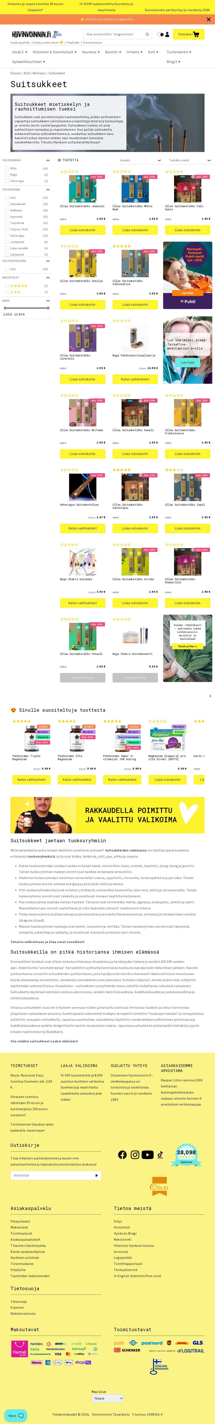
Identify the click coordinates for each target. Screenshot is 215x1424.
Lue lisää (187, 362)
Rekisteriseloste (23, 1313)
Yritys (118, 1221)
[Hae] (147, 34)
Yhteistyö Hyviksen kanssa (134, 1245)
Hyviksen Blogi (125, 1233)
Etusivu (15, 73)
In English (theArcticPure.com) (137, 1276)
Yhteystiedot (20, 1221)
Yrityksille (73, 42)
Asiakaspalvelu (20, 42)
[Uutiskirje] (96, 1175)
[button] (189, 34)
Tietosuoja (18, 1301)
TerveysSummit (126, 1270)
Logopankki (123, 1257)
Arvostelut (122, 1227)
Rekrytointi (122, 1239)
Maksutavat (19, 1227)
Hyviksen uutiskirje (24, 1257)
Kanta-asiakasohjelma (27, 1251)
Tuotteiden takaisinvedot (30, 1276)
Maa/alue (99, 1392)
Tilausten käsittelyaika (28, 1245)
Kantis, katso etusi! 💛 (48, 42)
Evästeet (17, 1307)
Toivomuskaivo (93, 42)
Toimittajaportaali (128, 1263)
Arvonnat (121, 1251)
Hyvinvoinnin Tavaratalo (111, 1414)
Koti (27, 73)
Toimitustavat (21, 1233)
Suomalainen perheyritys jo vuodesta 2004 (177, 10)
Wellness (39, 73)
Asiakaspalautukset (25, 1239)
